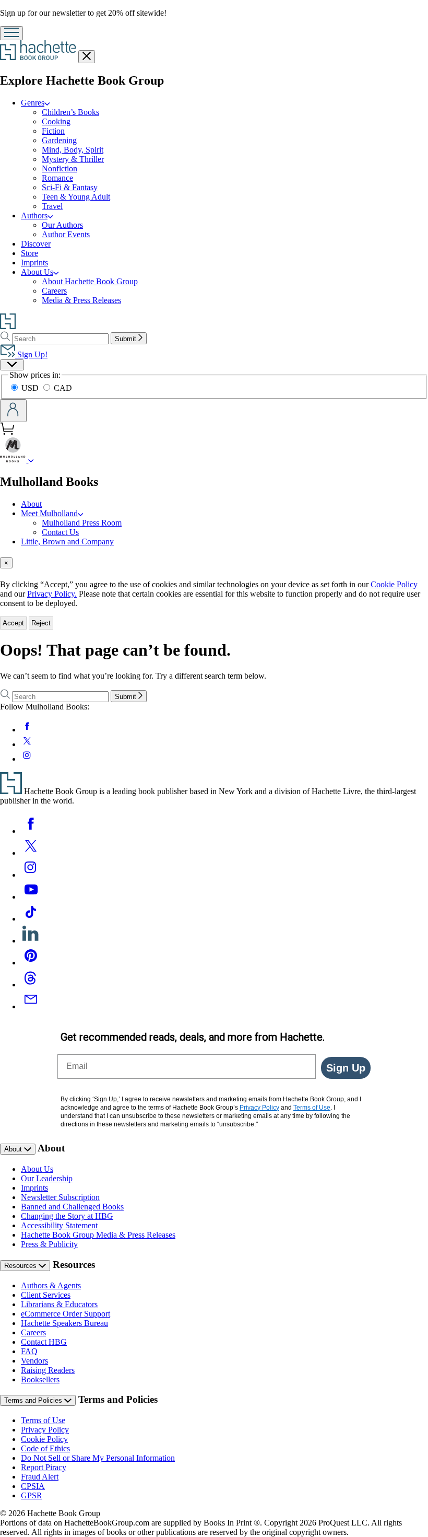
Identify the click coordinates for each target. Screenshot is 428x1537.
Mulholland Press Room (82, 522)
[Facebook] (31, 830)
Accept (13, 623)
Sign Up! (31, 354)
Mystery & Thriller (73, 159)
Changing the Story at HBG (67, 1216)
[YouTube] (31, 896)
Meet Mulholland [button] (49, 513)
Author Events (66, 234)
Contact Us (60, 532)
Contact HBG (44, 1341)
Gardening (59, 140)
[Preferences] (12, 364)
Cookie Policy (394, 584)
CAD (63, 387)
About (31, 503)
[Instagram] (31, 874)
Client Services (45, 1294)
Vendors (34, 1360)
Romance (57, 177)
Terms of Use (43, 1420)
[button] (31, 459)
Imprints (34, 262)
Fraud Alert (39, 1476)
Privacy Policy (45, 1429)
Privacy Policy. (52, 593)
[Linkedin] (31, 940)
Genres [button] (32, 102)
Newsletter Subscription (60, 1197)
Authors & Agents (51, 1285)
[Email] (31, 1006)
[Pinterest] (31, 962)
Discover (36, 243)
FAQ (29, 1351)
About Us (37, 1169)
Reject (41, 623)
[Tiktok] (31, 918)
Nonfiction (59, 168)
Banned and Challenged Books (72, 1206)
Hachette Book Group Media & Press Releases (98, 1234)
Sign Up (345, 1068)
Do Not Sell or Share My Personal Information (98, 1457)
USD (31, 387)
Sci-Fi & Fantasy (70, 187)
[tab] (214, 562)
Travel (52, 206)
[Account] (13, 410)
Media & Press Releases (81, 300)
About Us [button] (37, 271)
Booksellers (40, 1379)
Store (29, 253)
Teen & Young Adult (76, 196)
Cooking (56, 121)
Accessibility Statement (59, 1225)
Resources (21, 1266)
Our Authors (62, 224)
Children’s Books (70, 112)
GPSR (31, 1495)
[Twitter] (31, 852)
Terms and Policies (34, 1400)
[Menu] (11, 33)
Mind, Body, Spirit (72, 149)
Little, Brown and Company (67, 541)
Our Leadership (47, 1178)
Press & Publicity (49, 1244)
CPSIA (33, 1486)
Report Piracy (43, 1467)
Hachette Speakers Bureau (64, 1323)
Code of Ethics (45, 1448)
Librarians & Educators (59, 1304)
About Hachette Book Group (90, 281)
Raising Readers (48, 1370)
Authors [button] (34, 215)
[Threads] (31, 984)
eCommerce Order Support (65, 1313)
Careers (54, 290)
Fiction (53, 130)
